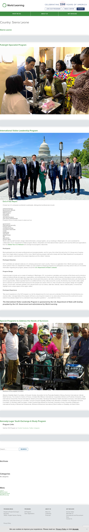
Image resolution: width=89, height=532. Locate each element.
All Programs (28, 512)
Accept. (75, 529)
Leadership (48, 513)
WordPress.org (4, 495)
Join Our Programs (53, 9)
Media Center (69, 9)
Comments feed (5, 493)
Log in (2, 491)
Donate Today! (70, 512)
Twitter (31, 428)
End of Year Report (10, 201)
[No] (87, 529)
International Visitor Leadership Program (19, 130)
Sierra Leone (6, 30)
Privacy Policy (7, 523)
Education (6, 513)
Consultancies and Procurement (74, 515)
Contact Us (69, 519)
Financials (48, 515)
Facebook (26, 428)
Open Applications (29, 513)
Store (67, 517)
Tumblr (20, 428)
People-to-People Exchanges (11, 512)
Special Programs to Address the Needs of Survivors (24, 321)
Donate (80, 9)
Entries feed (3, 492)
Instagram (37, 428)
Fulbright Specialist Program (13, 45)
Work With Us (69, 513)
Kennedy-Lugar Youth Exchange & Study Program (23, 421)
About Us (47, 512)
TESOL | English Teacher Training (12, 515)
